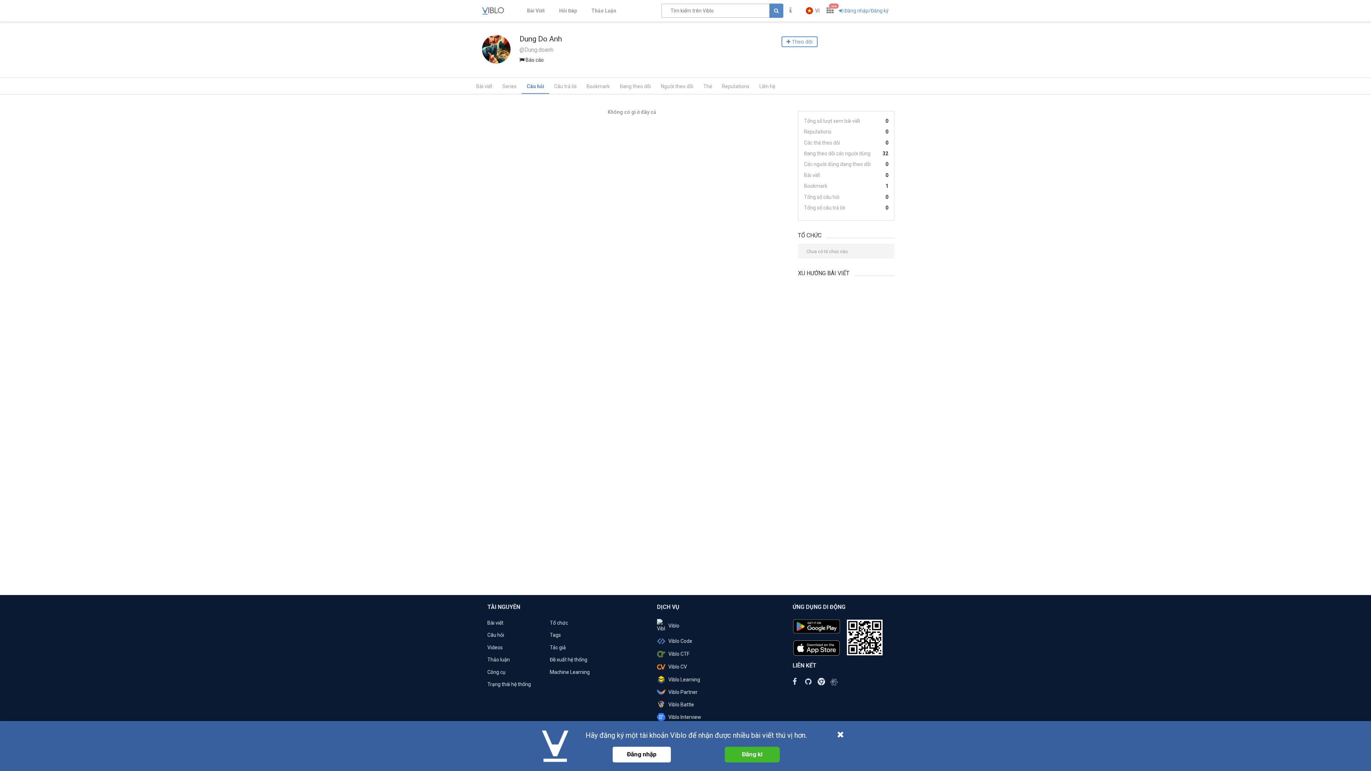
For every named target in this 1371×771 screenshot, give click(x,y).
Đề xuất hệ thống (568, 659)
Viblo (673, 626)
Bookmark (598, 86)
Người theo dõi (677, 86)
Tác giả (558, 647)
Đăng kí (752, 754)
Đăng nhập (642, 754)
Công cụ (496, 672)
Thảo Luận (603, 11)
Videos (495, 647)
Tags (555, 635)
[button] (813, 10)
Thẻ (707, 86)
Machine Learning (570, 672)
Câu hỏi (535, 86)
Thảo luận (498, 659)
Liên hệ (767, 86)
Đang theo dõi (635, 86)
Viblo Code (680, 641)
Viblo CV (677, 667)
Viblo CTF (678, 654)
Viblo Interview (684, 717)
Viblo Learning (684, 679)
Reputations (735, 86)
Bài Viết (536, 11)
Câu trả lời (565, 86)
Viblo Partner (683, 692)
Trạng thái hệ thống (509, 684)
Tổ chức (559, 623)
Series (509, 86)
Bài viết (484, 86)
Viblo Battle (681, 704)
